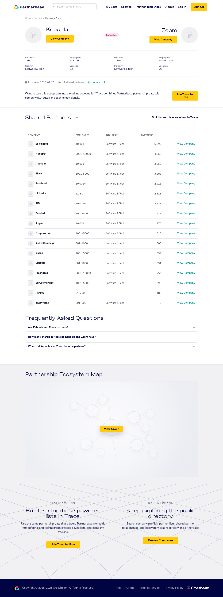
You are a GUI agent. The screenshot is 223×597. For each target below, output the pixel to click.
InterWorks (42, 303)
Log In (182, 7)
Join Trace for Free (185, 95)
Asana (39, 253)
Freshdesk (42, 273)
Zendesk (41, 213)
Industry (29, 66)
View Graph (111, 429)
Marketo (40, 263)
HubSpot (41, 154)
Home (28, 18)
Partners (29, 57)
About (169, 7)
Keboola (38, 18)
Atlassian (41, 164)
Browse (126, 7)
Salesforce (42, 144)
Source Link (98, 82)
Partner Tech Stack (148, 7)
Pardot (40, 293)
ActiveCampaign (45, 243)
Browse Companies (160, 540)
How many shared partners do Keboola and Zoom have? (62, 337)
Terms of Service (149, 588)
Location (74, 66)
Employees (75, 57)
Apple (39, 223)
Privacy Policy (173, 588)
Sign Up (199, 7)
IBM (38, 203)
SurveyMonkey (44, 283)
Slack (39, 174)
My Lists (111, 7)
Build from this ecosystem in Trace (175, 117)
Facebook (41, 183)
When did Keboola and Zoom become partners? (57, 346)
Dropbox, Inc (43, 233)
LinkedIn (41, 193)
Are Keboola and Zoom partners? (48, 327)
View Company (60, 39)
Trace (117, 588)
